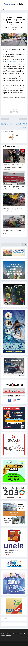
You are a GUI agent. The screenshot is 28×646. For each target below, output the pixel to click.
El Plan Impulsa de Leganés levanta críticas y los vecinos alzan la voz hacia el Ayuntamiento (14, 210)
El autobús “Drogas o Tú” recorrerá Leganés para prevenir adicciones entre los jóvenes (14, 232)
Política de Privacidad (6, 633)
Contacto (8, 635)
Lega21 (13, 27)
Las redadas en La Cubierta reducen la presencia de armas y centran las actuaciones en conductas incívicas (13, 166)
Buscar (3, 242)
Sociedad (14, 29)
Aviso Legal (16, 633)
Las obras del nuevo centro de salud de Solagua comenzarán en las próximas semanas (14, 188)
